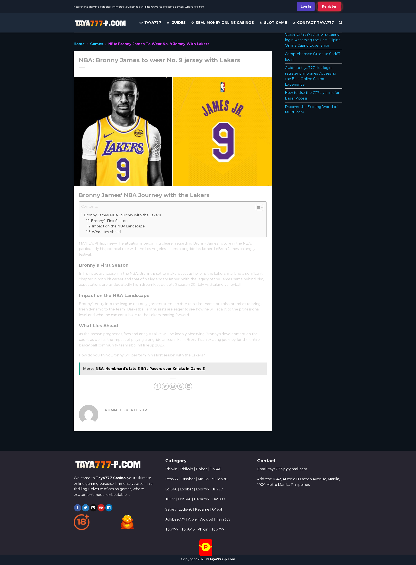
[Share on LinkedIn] (188, 386)
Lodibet (186, 489)
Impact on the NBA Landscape (118, 226)
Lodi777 (203, 489)
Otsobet (188, 479)
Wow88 (206, 519)
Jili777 (217, 489)
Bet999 (218, 499)
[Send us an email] (93, 507)
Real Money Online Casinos (225, 23)
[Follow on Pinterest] (101, 507)
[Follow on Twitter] (85, 507)
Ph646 (215, 469)
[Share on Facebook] (157, 386)
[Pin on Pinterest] (180, 386)
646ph (217, 509)
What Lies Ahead (106, 232)
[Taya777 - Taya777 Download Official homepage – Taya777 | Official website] (100, 23)
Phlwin (171, 469)
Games (96, 44)
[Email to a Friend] (173, 386)
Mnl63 (203, 479)
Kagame (202, 509)
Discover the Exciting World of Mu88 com (311, 109)
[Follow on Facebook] (77, 507)
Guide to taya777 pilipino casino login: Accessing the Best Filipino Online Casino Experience (313, 39)
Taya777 (152, 23)
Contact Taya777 (315, 23)
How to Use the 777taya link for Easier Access (312, 95)
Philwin (186, 469)
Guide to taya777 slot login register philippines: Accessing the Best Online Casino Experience (310, 76)
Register (329, 6)
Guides (178, 23)
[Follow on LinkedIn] (108, 507)
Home (79, 44)
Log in (306, 6)
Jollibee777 (175, 519)
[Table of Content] (259, 207)
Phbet (201, 469)
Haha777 (202, 499)
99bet (171, 509)
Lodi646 (185, 509)
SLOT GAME (275, 23)
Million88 (219, 479)
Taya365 (223, 519)
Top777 (172, 529)
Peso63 (171, 479)
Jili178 (170, 499)
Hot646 (184, 499)
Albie (192, 519)
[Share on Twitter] (165, 386)
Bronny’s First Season (109, 221)
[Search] (340, 22)
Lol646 (171, 489)
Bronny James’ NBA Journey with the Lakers (122, 215)
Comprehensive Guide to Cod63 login (312, 57)
